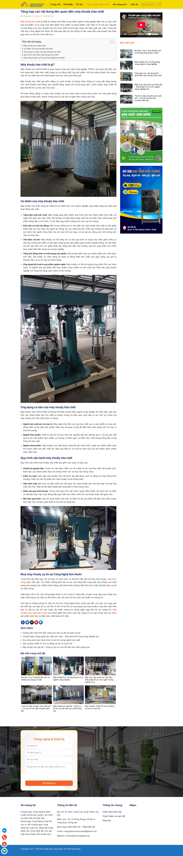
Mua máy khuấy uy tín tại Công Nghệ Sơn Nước (44, 58)
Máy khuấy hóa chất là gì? (35, 46)
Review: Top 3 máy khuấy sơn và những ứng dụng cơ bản (147, 51)
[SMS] (4, 851)
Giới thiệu (68, 4)
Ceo (52, 16)
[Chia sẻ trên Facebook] (23, 622)
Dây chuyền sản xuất (97, 4)
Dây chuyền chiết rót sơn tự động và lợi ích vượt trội (47, 643)
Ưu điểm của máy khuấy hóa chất (38, 49)
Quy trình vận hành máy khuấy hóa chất (41, 55)
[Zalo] (4, 830)
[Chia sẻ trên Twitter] (27, 622)
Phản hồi (107, 820)
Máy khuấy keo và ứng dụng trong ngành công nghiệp (147, 63)
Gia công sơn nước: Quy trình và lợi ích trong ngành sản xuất (51, 640)
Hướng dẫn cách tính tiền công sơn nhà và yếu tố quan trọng (51, 633)
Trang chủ (55, 4)
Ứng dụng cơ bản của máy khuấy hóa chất (42, 52)
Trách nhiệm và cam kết (114, 816)
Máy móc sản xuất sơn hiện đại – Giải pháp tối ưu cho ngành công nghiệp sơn (148, 86)
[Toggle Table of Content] (111, 42)
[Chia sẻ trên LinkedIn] (41, 622)
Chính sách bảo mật (112, 812)
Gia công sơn (119, 4)
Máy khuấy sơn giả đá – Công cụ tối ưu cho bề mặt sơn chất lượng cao (56, 647)
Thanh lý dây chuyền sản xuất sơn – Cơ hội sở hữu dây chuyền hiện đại (148, 98)
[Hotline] (4, 837)
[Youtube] (4, 844)
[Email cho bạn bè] (32, 622)
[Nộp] (160, 4)
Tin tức (79, 4)
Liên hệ (134, 4)
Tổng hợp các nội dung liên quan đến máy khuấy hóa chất (148, 74)
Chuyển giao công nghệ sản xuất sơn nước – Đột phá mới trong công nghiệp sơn (61, 636)
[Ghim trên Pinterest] (36, 622)
